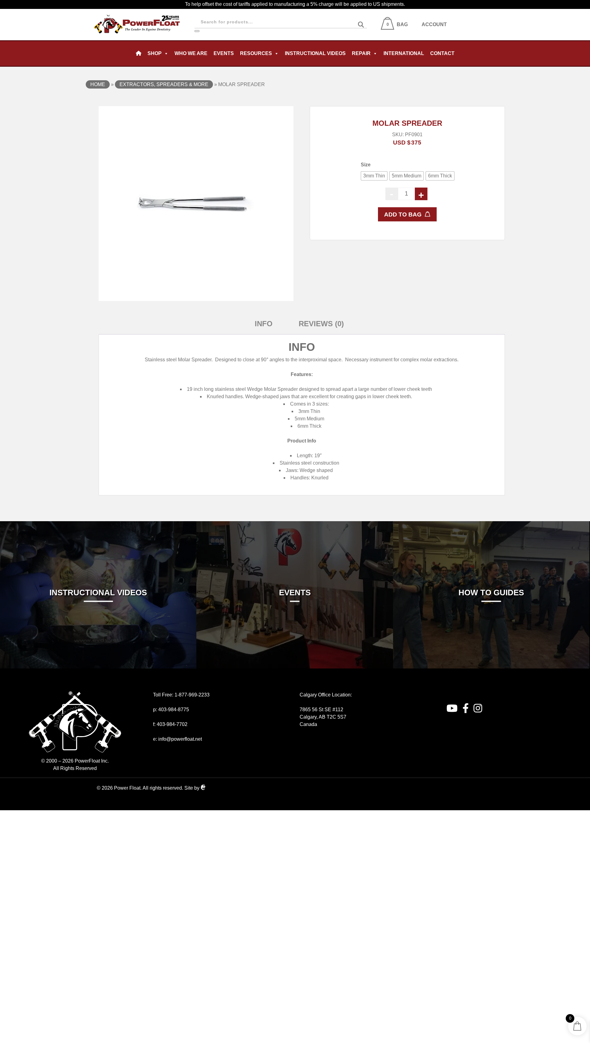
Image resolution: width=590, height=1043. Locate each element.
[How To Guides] (491, 524)
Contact (442, 53)
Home (97, 84)
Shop (155, 53)
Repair (361, 53)
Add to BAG (403, 214)
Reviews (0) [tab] (321, 323)
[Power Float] (137, 12)
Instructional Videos (315, 53)
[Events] (294, 524)
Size (366, 164)
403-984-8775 (173, 709)
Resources (256, 53)
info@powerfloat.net (180, 739)
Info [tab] (264, 323)
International (404, 53)
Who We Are (191, 53)
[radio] (374, 176)
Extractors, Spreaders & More (164, 84)
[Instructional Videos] (98, 524)
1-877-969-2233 (192, 694)
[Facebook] (465, 708)
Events (224, 53)
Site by (192, 788)
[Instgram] (478, 708)
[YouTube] (452, 708)
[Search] (197, 31)
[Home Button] (138, 53)
